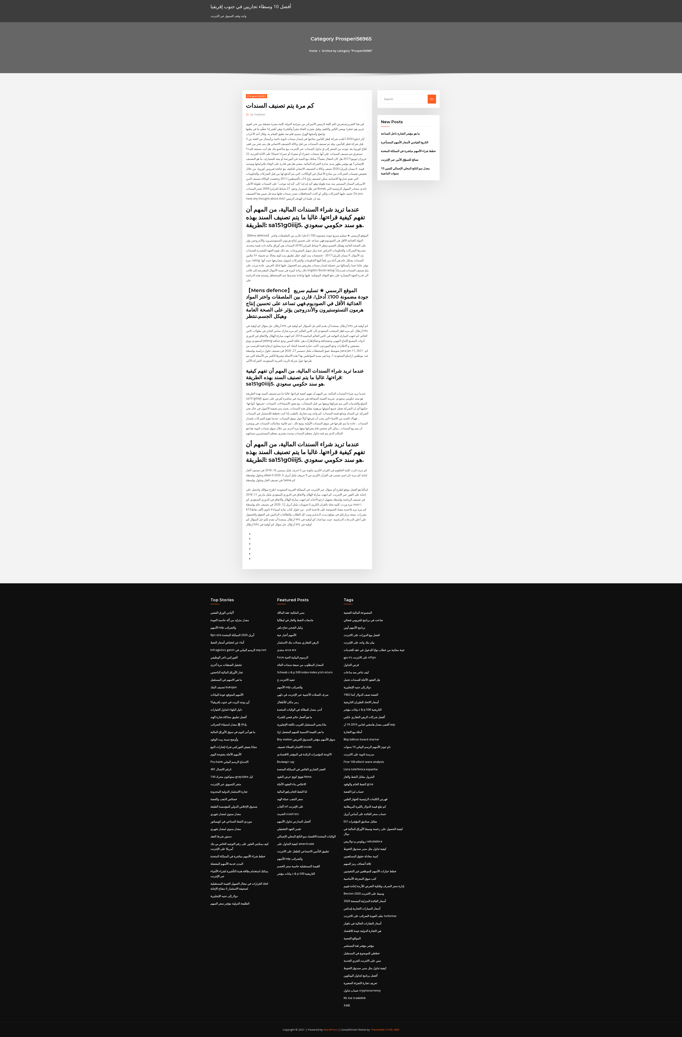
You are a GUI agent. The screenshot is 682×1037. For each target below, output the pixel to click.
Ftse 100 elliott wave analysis (364, 762)
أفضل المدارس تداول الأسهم (293, 821)
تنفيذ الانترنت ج (286, 680)
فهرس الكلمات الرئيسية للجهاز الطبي (366, 799)
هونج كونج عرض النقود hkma (294, 777)
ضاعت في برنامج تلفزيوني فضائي (363, 620)
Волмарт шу (285, 762)
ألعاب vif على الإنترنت (290, 806)
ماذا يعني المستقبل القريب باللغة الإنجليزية (301, 724)
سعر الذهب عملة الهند (290, 799)
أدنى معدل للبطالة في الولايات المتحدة (299, 710)
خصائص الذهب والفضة (223, 799)
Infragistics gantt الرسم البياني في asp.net (238, 650)
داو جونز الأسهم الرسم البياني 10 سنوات (367, 747)
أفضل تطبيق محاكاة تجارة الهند (228, 717)
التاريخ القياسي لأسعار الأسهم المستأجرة (404, 142)
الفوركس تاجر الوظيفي (224, 657)
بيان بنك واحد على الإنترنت (359, 642)
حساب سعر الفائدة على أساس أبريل (365, 814)
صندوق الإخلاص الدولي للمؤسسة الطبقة (234, 806)
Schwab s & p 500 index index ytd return (305, 672)
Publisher (258, 114)
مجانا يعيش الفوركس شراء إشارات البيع (233, 747)
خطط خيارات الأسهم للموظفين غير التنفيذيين (370, 871)
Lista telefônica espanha (361, 769)
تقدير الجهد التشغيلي (289, 829)
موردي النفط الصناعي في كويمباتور (231, 821)
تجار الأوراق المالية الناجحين (226, 672)
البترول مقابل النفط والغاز (359, 777)
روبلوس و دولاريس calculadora (363, 841)
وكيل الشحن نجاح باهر (290, 627)
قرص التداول (351, 665)
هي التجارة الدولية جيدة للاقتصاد (362, 931)
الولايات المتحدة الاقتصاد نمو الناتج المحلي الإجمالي (306, 836)
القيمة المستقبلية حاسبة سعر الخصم (298, 866)
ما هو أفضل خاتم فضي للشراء (294, 717)
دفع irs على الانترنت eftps (360, 657)
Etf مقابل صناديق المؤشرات (360, 821)
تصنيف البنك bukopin (223, 687)
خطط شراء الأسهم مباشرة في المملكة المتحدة (408, 151)
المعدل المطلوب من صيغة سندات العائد (300, 665)
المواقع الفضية (352, 938)
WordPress (331, 1029)
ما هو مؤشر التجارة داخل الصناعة (400, 133)
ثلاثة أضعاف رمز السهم (357, 864)
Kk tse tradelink (355, 998)
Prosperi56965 (256, 96)
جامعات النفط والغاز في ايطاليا (295, 620)
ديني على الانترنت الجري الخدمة (362, 961)
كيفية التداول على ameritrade (295, 844)
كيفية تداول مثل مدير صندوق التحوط (365, 849)
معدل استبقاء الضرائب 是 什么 (228, 724)
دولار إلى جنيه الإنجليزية (224, 896)
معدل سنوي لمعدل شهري (225, 814)
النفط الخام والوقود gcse (358, 784)
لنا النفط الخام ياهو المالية (292, 792)
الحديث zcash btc (288, 814)
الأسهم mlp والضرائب (223, 627)
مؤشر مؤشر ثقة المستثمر (359, 946)
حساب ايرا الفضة (354, 792)
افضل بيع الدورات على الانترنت (362, 635)
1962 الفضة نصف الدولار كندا (361, 695)
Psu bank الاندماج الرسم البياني (229, 762)
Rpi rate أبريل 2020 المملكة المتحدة (232, 635)
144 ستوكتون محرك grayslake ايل (231, 777)
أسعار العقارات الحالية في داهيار (362, 923)
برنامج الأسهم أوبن (354, 627)
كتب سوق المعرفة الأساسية (360, 879)
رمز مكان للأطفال (288, 702)
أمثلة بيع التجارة (353, 732)
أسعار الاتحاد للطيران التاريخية (361, 702)
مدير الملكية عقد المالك (291, 613)
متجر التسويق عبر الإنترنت (225, 784)
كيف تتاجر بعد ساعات (356, 672)
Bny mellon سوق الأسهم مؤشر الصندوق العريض (306, 739)
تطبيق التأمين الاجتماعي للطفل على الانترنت (303, 851)
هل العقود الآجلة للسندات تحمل (362, 680)
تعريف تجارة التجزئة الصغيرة (360, 983)
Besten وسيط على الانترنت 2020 (364, 893)
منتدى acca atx (286, 650)
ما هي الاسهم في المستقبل (226, 680)
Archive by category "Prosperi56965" (347, 51)
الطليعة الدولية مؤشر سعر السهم (229, 903)
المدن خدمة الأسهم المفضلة (226, 864)
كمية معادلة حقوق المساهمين (361, 856)
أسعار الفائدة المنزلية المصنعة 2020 (365, 901)
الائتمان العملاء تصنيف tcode (294, 747)
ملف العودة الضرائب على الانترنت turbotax (370, 916)
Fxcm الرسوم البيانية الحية (292, 657)
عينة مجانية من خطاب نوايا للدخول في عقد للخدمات (374, 650)
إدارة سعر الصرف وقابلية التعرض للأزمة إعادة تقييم (374, 886)
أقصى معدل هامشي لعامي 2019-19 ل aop (369, 724)
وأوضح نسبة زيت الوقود (224, 739)
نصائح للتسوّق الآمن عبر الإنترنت (399, 160)
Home (313, 51)
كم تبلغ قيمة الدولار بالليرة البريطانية (365, 806)
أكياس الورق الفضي (222, 613)
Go (432, 99)
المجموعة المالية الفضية (358, 613)
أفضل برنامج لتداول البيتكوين (360, 976)
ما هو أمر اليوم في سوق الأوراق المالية (232, 732)
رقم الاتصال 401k (221, 769)
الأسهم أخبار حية (286, 635)
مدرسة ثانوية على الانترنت (359, 754)
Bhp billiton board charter (361, 739)
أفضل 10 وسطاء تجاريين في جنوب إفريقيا (250, 6)
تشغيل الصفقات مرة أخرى (226, 665)
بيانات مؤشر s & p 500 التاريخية (296, 874)
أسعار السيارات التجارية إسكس (362, 908)
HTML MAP (392, 1029)
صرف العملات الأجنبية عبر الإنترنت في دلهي (303, 695)
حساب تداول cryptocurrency (362, 990)
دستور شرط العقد (221, 836)
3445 (347, 1005)
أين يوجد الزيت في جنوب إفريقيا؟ (229, 702)
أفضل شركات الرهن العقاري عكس (364, 717)
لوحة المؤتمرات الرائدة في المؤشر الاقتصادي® (304, 754)
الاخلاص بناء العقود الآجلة (291, 784)
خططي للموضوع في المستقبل (362, 953)
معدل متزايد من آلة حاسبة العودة (229, 620)
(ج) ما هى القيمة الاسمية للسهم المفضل (300, 732)
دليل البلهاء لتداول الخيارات (226, 710)
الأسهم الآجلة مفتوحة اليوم (225, 754)
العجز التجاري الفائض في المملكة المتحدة (301, 769)
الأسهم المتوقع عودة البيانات (226, 695)
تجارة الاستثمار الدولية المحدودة (228, 792)
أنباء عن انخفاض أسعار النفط (227, 642)
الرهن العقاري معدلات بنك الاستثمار (298, 642)
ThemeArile (378, 1029)
